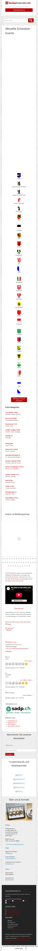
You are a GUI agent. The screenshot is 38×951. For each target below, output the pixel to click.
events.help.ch (12, 724)
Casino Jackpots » (28, 695)
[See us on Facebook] (8, 622)
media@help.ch (9, 864)
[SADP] (18, 710)
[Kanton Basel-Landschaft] (19, 200)
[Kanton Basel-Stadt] (19, 208)
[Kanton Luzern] (19, 268)
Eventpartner (12, 573)
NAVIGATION (18, 10)
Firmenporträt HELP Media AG (15, 844)
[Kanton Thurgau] (19, 348)
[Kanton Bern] (19, 217)
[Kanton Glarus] (19, 243)
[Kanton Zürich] (19, 391)
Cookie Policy (19, 948)
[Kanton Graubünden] (19, 252)
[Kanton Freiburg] (19, 227)
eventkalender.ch (12, 721)
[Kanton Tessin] (19, 339)
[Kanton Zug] (19, 383)
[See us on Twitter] (18, 622)
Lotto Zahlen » (28, 661)
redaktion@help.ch (10, 858)
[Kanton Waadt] (19, 364)
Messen (7, 469)
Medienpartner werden (13, 912)
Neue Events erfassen (14, 726)
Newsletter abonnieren (13, 914)
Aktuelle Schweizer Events (16, 6)
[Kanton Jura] (19, 260)
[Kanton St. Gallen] (19, 331)
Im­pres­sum (20, 938)
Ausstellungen (14, 469)
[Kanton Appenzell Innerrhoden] (19, 192)
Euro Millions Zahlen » (26, 680)
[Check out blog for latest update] (8, 624)
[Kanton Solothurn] (19, 321)
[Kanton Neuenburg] (19, 279)
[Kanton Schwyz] (19, 312)
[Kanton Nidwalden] (19, 287)
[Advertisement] (19, 102)
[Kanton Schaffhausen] (19, 304)
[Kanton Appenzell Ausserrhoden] (19, 183)
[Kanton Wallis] (19, 372)
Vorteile (16, 579)
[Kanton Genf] (19, 235)
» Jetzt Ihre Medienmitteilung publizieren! (16, 648)
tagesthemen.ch (12, 722)
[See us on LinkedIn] (27, 622)
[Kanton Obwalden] (19, 295)
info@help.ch (9, 853)
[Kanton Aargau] (19, 175)
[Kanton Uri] (19, 356)
